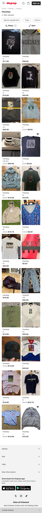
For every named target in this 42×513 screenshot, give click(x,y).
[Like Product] (18, 31)
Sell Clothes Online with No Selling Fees (21, 506)
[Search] (23, 3)
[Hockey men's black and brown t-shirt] (11, 41)
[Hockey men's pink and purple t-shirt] (11, 382)
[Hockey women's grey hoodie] (31, 110)
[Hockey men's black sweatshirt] (31, 75)
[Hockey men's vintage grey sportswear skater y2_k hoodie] (11, 178)
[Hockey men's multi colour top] (31, 348)
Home (37, 20)
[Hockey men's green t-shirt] (31, 178)
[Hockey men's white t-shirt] (31, 314)
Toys (27, 20)
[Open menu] (3, 3)
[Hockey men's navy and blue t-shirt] (31, 382)
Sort (33, 26)
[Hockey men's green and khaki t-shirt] (11, 314)
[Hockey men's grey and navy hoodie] (31, 41)
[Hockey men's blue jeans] (31, 280)
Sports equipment (11, 20)
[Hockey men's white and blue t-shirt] (11, 246)
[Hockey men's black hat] (11, 348)
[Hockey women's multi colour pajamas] (31, 212)
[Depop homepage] (11, 3)
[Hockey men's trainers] (11, 144)
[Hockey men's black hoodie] (11, 75)
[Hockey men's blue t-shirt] (11, 417)
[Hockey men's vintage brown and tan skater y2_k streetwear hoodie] (11, 212)
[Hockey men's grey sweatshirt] (31, 417)
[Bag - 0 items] (28, 3)
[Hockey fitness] (31, 246)
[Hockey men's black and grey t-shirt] (31, 144)
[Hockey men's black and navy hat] (11, 280)
